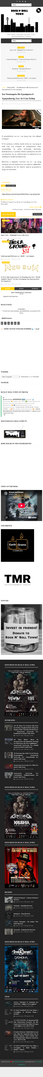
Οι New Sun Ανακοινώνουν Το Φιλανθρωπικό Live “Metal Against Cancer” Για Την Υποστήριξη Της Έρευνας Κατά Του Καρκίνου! (20, 279)
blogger (7, 288)
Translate (36, 377)
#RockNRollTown (8, 411)
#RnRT (38, 409)
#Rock (23, 411)
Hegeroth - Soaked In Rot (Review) (24, 930)
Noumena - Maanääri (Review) (21, 69)
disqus (21, 288)
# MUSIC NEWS (10, 185)
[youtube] (25, 1)
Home (3, 87)
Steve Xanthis (6, 182)
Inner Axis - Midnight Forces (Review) (21, 50)
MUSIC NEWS (21, 47)
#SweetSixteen (17, 411)
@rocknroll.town (7, 399)
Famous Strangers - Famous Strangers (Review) (21, 59)
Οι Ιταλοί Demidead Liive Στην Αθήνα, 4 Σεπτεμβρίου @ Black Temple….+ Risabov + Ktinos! (26, 1047)
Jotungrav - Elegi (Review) (22, 913)
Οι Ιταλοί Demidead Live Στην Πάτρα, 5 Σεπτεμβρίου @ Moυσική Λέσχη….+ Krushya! (26, 1012)
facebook (35, 288)
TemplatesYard (19, 1061)
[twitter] (23, 1)
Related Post (8, 214)
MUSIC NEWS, (27, 103)
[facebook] (17, 1)
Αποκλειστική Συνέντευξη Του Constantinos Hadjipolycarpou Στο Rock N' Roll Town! (26, 775)
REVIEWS (21, 57)
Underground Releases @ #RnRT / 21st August (21, 78)
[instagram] (20, 1)
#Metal (28, 411)
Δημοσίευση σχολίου (10, 296)
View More (38, 214)
